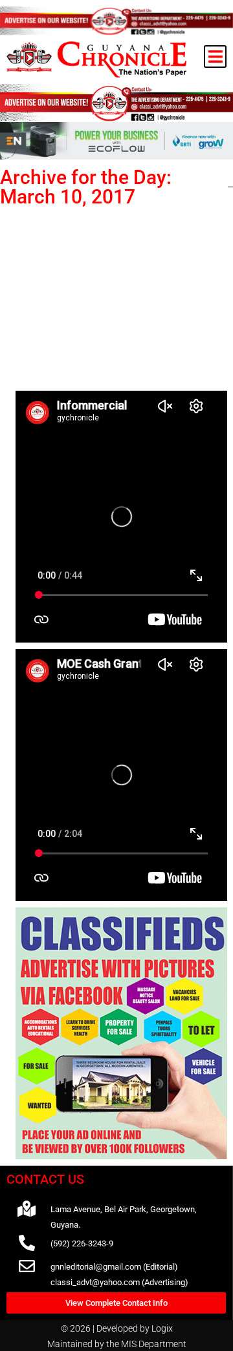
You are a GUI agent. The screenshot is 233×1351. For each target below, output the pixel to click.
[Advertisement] (121, 296)
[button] (215, 56)
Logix (162, 1328)
